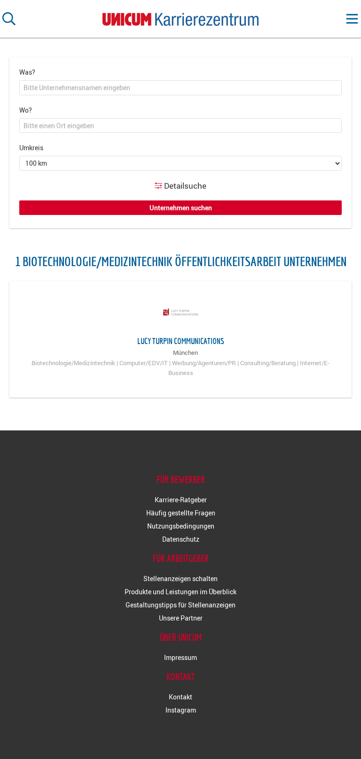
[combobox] (180, 87)
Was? (27, 72)
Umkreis (31, 147)
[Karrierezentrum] (180, 17)
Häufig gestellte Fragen (180, 512)
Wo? (25, 110)
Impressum (180, 657)
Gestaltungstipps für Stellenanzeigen (180, 604)
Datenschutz (180, 539)
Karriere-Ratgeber (181, 499)
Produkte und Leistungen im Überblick (180, 591)
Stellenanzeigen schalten (180, 578)
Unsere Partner (181, 617)
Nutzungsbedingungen (180, 525)
